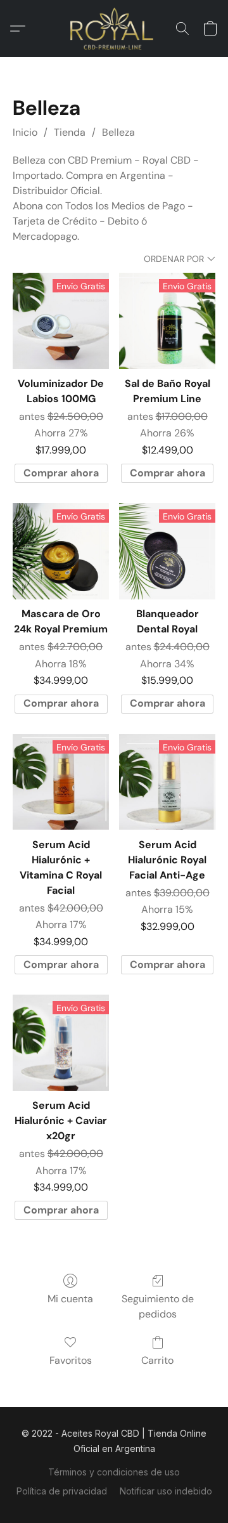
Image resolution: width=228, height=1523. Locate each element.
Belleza (118, 132)
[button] (114, 28)
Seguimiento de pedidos (158, 1306)
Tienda (70, 132)
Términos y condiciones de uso (114, 1472)
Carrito (157, 1360)
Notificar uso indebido (166, 1491)
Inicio (25, 132)
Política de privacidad (61, 1491)
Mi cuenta (70, 1298)
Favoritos (70, 1360)
